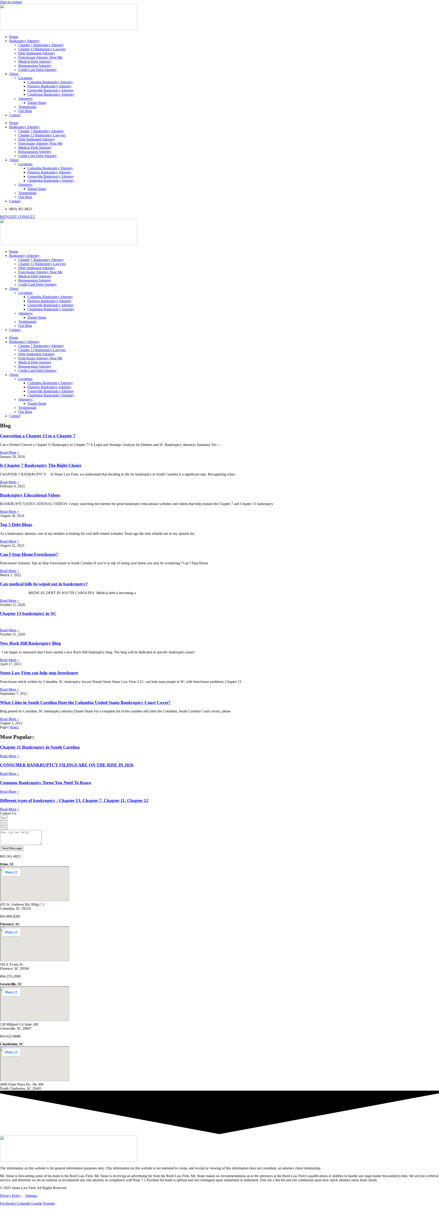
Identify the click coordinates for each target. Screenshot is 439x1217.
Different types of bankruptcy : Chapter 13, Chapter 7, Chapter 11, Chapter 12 (74, 800)
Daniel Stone (36, 103)
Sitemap (31, 1196)
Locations (25, 78)
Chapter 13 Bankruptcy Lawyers (42, 49)
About (13, 74)
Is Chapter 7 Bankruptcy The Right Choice (40, 465)
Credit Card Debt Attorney (37, 70)
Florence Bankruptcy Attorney (49, 86)
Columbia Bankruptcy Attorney (50, 82)
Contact (14, 115)
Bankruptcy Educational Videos (30, 495)
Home (13, 37)
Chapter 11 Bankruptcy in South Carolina (40, 747)
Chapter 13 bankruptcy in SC (28, 613)
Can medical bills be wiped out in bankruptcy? (44, 583)
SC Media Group (62, 1211)
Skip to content (11, 2)
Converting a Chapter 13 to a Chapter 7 (37, 435)
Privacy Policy (10, 1196)
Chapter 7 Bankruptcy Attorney (41, 45)
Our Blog (25, 111)
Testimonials (27, 107)
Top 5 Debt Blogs (16, 524)
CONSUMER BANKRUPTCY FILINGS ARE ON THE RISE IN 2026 (67, 765)
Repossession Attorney (34, 66)
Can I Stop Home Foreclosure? (29, 554)
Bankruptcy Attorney (24, 41)
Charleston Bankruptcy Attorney (50, 94)
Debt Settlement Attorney (36, 53)
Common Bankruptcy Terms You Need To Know (45, 782)
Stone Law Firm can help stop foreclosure (39, 672)
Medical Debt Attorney (34, 61)
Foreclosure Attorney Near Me (40, 57)
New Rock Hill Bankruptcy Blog (30, 643)
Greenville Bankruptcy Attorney (50, 90)
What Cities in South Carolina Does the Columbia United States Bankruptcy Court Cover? (85, 702)
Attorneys (25, 99)
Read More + (9, 452)
